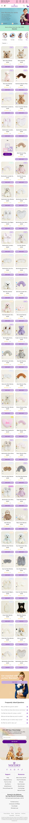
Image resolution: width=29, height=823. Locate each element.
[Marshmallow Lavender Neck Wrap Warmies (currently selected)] (2, 172)
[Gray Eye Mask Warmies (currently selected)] (2, 563)
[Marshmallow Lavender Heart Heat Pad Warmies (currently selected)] (16, 126)
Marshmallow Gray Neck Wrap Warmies (21, 199)
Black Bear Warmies (21, 615)
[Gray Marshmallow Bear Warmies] (2, 195)
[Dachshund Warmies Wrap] (16, 145)
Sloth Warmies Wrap (21, 153)
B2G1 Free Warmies (5, 1)
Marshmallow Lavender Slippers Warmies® (7, 130)
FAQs (8, 777)
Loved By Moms (11, 116)
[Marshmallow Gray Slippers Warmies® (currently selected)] (2, 218)
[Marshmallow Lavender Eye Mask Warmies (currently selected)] (2, 103)
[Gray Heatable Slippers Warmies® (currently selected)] (16, 563)
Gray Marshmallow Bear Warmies (21, 546)
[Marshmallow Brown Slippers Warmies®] (2, 122)
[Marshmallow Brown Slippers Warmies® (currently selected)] (2, 330)
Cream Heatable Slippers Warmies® (7, 592)
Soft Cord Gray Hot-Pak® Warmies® (7, 361)
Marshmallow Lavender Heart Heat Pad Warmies (21, 130)
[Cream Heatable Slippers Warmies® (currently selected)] (2, 584)
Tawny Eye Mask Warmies (7, 476)
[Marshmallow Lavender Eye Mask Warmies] (2, 265)
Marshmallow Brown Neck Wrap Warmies (7, 661)
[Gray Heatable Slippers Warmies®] (2, 586)
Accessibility (11, 815)
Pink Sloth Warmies (21, 176)
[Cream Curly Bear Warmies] (16, 101)
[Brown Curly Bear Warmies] (16, 330)
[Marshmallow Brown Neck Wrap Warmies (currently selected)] (2, 654)
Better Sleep (11, 93)
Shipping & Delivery (8, 779)
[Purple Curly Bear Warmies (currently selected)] (16, 334)
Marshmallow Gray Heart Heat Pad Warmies (21, 222)
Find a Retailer (14, 806)
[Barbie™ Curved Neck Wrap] (16, 467)
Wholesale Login (14, 808)
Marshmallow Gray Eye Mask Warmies (7, 268)
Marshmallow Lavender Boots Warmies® (7, 245)
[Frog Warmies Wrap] (16, 78)
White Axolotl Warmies (21, 522)
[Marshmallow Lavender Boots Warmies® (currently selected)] (2, 242)
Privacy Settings (7, 813)
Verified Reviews (7, 786)
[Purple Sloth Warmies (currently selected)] (16, 494)
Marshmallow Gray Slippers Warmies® (7, 222)
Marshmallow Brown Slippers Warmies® (7, 338)
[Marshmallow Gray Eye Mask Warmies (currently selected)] (2, 263)
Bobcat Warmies (21, 60)
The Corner (18, 815)
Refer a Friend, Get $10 (21, 777)
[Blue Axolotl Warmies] (16, 309)
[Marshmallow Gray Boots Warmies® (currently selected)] (2, 494)
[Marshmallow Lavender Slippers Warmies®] (2, 217)
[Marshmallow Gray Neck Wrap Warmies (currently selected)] (16, 193)
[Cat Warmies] (16, 633)
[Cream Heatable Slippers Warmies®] (16, 561)
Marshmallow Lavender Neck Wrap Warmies (7, 176)
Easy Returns (8, 784)
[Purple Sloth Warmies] (16, 170)
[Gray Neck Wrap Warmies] (2, 633)
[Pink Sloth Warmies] (16, 353)
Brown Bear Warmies (7, 60)
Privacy (12, 813)
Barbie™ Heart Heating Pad (8, 430)
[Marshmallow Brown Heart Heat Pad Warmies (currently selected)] (16, 654)
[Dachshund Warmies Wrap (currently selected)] (16, 76)
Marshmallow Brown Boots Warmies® (8, 453)
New (12, 417)
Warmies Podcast (21, 790)
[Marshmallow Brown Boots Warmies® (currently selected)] (2, 446)
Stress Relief (25, 255)
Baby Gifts (11, 301)
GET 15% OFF (14, 741)
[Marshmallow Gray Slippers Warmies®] (2, 126)
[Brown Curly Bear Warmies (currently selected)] (16, 99)
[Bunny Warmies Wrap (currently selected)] (16, 444)
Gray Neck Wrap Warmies (21, 476)
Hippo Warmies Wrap (21, 430)
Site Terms (23, 813)
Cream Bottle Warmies (7, 615)
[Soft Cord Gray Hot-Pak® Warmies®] (16, 284)
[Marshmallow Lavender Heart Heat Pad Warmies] (16, 218)
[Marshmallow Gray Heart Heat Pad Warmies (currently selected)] (16, 217)
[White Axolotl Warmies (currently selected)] (16, 513)
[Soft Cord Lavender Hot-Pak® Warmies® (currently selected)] (16, 286)
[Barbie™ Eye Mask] (2, 375)
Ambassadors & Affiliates (14, 803)
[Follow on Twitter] (11, 769)
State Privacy (17, 813)
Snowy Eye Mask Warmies (7, 384)
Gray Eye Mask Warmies (7, 568)
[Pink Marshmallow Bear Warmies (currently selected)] (2, 309)
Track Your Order (7, 781)
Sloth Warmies (7, 522)
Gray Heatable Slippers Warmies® (21, 569)
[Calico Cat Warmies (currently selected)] (16, 631)
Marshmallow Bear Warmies (7, 199)
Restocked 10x (11, 486)
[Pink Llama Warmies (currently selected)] (2, 80)
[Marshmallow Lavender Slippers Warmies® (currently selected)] (2, 124)
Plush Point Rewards (21, 779)
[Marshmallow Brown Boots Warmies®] (2, 238)
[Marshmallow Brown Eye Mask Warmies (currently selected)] (16, 261)
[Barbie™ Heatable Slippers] (16, 560)
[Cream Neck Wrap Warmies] (16, 469)
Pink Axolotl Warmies (21, 314)
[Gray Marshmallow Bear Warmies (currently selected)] (16, 542)
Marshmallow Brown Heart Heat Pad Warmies (21, 661)
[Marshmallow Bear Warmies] (2, 307)
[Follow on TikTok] (22, 769)
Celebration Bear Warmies (7, 545)
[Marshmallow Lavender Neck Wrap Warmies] (16, 195)
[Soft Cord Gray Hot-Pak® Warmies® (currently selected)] (2, 353)
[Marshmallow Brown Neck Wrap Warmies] (2, 169)
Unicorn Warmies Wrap (21, 407)
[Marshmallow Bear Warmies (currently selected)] (2, 192)
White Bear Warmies (7, 291)
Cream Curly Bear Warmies (8, 407)
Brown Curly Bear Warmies (21, 106)
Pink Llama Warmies (7, 83)
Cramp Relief (25, 116)
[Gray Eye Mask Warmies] (2, 378)
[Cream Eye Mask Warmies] (2, 377)
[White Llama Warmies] (2, 78)
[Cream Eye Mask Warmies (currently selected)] (16, 584)
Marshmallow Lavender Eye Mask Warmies (7, 107)
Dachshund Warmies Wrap (21, 83)
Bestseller (11, 47)
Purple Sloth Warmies (21, 499)
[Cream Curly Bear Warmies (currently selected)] (2, 401)
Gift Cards (21, 781)
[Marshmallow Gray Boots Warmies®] (2, 240)
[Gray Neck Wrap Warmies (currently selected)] (16, 471)
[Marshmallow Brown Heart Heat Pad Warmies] (16, 122)
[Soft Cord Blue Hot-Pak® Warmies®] (16, 282)
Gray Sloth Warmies (21, 361)
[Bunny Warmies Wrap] (16, 74)
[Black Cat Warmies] (16, 629)
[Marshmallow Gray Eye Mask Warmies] (2, 101)
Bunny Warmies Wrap (21, 453)
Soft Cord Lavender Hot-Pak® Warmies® (21, 291)
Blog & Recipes (21, 786)
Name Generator (21, 784)
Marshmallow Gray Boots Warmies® (7, 499)
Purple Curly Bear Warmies (21, 337)
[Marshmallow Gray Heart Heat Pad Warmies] (16, 124)
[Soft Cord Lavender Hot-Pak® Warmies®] (2, 355)
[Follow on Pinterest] (18, 769)
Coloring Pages (21, 788)
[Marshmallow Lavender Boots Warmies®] (2, 449)
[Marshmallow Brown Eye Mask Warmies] (2, 99)
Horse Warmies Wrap (21, 384)
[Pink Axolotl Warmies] (16, 515)
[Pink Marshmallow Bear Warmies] (2, 193)
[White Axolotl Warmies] (16, 305)
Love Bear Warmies (21, 245)
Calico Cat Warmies (21, 638)
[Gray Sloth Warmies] (16, 167)
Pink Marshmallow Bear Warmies (7, 314)
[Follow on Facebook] (7, 769)
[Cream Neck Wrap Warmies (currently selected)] (2, 631)
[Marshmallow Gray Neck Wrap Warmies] (2, 170)
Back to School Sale (4, 2)
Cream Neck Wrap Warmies (8, 638)
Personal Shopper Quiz (8, 788)
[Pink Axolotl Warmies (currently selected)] (16, 307)
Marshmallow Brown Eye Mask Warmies (21, 268)
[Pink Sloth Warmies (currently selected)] (16, 169)
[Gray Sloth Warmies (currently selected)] (16, 352)
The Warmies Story (14, 801)
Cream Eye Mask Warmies (21, 592)
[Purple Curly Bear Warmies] (16, 103)
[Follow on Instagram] (14, 769)
